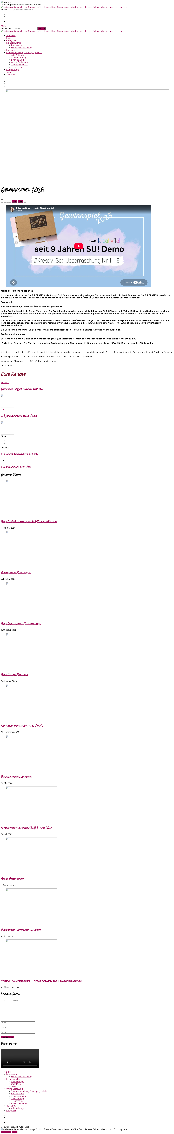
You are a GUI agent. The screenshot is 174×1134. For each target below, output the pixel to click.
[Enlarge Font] (10, 202)
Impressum (16, 45)
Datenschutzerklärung (21, 48)
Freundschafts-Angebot (16, 776)
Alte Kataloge (17, 55)
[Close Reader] (2, 202)
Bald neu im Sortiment (16, 572)
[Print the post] (25, 202)
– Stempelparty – (19, 64)
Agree (14, 1132)
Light (14, 201)
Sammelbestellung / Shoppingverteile (24, 52)
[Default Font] (7, 202)
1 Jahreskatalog (18, 57)
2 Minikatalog (17, 60)
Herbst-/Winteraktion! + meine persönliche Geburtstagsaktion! (41, 981)
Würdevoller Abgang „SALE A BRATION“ (26, 827)
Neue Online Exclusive (14, 674)
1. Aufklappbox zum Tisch (16, 466)
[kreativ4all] (65, 7)
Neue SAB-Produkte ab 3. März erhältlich (29, 521)
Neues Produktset (12, 878)
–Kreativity (11, 35)
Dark (20, 201)
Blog (8, 38)
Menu (3, 26)
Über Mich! (11, 74)
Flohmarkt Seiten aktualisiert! (21, 929)
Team (8, 72)
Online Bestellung (19, 62)
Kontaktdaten (12, 50)
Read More (6, 1132)
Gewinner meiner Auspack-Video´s (22, 725)
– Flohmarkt (17, 67)
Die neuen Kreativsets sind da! (19, 454)
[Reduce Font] (5, 202)
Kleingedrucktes (13, 43)
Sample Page (12, 69)
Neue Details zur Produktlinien (21, 623)
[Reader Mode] (2, 199)
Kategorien (11, 40)
